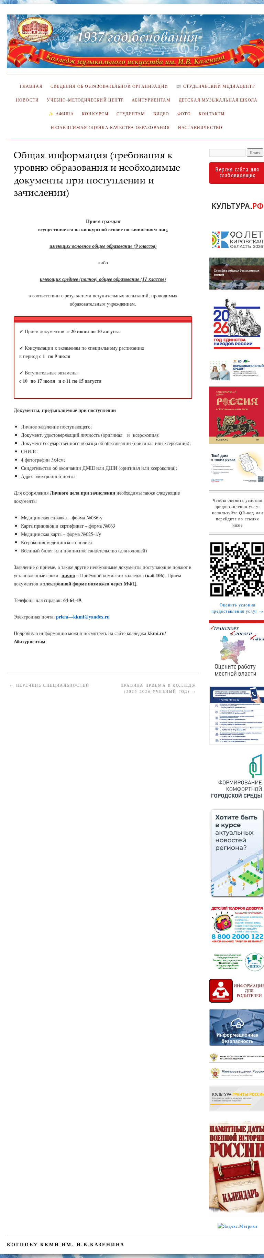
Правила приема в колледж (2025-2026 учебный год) (158, 688)
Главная (30, 86)
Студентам (131, 113)
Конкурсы (95, 113)
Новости (27, 100)
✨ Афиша (61, 113)
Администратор (34, 202)
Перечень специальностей (49, 685)
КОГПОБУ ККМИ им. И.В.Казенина (66, 1244)
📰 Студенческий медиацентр (215, 86)
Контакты (211, 113)
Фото (184, 113)
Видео (161, 113)
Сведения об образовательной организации (109, 86)
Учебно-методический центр (85, 100)
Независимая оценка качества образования (110, 127)
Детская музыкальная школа (218, 100)
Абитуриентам (151, 100)
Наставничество (200, 127)
